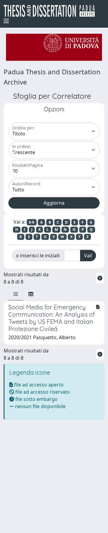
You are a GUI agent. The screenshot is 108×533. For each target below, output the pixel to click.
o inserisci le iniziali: (38, 255)
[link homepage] (52, 11)
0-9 (31, 222)
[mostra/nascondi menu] (6, 21)
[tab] (15, 294)
